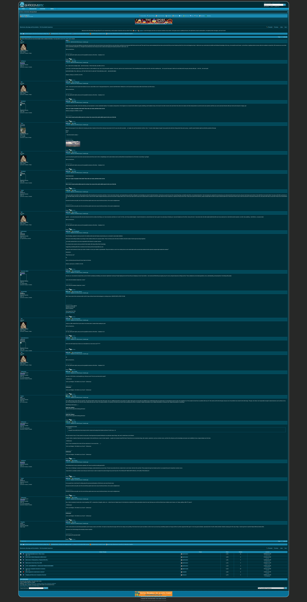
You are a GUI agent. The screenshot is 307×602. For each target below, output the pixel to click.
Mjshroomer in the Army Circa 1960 (34, 562)
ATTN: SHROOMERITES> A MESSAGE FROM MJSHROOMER (39, 565)
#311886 (68, 124)
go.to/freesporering (70, 312)
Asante (32, 583)
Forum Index (143, 15)
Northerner (49, 583)
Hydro (75, 460)
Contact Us (277, 6)
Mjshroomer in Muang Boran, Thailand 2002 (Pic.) (37, 559)
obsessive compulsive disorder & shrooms (35, 568)
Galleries (176, 15)
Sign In (23, 16)
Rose (35, 583)
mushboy (38, 583)
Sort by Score (31, 585)
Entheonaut (76, 478)
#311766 (68, 62)
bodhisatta (54, 583)
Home (23, 8)
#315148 (68, 523)
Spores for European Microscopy (81, 33)
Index (281, 27)
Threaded (270, 27)
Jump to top (23, 541)
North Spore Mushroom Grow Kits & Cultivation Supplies (120, 33)
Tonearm (185, 574)
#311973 (68, 213)
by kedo (267, 569)
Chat (192, 15)
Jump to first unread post (26, 36)
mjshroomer (77, 271)
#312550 (68, 397)
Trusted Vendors (161, 15)
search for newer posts (66, 38)
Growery (209, 15)
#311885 (68, 102)
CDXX (75, 212)
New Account (266, 6)
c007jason (76, 82)
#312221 (68, 272)
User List (187, 15)
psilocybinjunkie (28, 583)
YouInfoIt (184, 572)
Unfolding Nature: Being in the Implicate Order (61, 33)
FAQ (181, 15)
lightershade (185, 568)
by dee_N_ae (267, 564)
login (135, 30)
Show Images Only (24, 585)
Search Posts (152, 15)
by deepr (267, 573)
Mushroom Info (33, 8)
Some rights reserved (161, 598)
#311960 (68, 191)
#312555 (68, 423)
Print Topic (37, 585)
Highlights (169, 15)
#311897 (68, 172)
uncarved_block (77, 291)
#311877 (68, 83)
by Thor (267, 558)
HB (75, 61)
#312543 (68, 372)
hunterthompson (78, 352)
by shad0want (267, 576)
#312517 (68, 353)
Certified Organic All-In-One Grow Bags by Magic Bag (36, 33)
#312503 (68, 320)
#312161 (68, 232)
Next (285, 27)
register (141, 30)
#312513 (68, 339)
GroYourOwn (77, 318)
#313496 (68, 498)
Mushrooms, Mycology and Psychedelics (29, 27)
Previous (276, 27)
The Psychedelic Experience (46, 27)
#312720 (68, 462)
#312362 (68, 292)
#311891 (68, 153)
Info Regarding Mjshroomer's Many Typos (35, 553)
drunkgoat (76, 231)
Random (203, 15)
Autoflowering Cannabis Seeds (98, 33)
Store (197, 15)
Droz (75, 152)
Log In (272, 6)
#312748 (68, 479)
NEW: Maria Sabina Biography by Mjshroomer (36, 557)
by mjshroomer (267, 555)
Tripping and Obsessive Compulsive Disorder (36, 574)
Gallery (52, 8)
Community (42, 8)
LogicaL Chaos (44, 583)
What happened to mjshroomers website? (35, 572)
